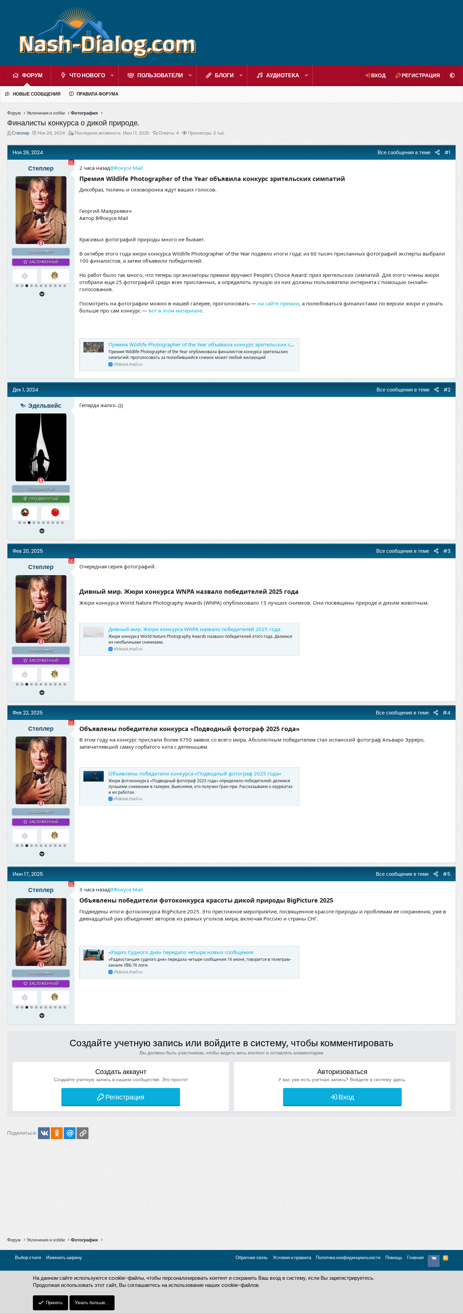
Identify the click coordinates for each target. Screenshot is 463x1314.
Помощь (393, 1257)
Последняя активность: (112, 133)
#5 (446, 873)
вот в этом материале (175, 310)
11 (64, 285)
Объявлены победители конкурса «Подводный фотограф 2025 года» (194, 773)
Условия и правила (292, 1257)
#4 (446, 712)
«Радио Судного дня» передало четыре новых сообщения (180, 952)
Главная (415, 1257)
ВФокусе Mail (126, 167)
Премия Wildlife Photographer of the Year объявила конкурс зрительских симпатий (210, 344)
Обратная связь (252, 1257)
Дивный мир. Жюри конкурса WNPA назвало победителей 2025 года (194, 629)
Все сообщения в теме (401, 152)
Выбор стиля (28, 1257)
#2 (446, 389)
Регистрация (124, 1097)
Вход (346, 1097)
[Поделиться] (437, 152)
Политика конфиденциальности (348, 1257)
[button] (112, 75)
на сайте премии (278, 303)
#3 (446, 550)
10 (60, 285)
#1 (447, 152)
